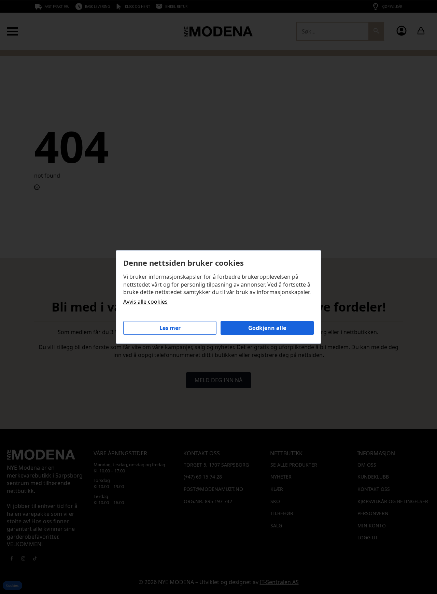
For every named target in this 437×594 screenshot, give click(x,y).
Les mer (170, 328)
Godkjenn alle (267, 328)
